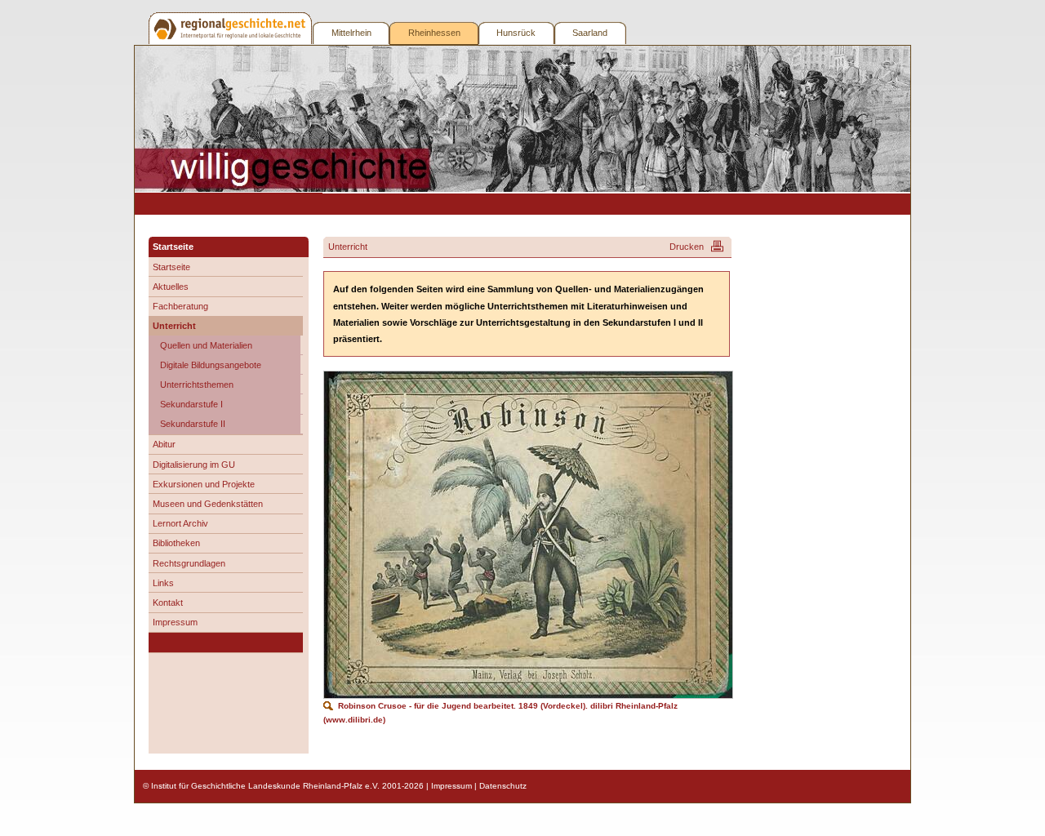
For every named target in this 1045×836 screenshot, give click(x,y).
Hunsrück (516, 33)
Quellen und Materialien (206, 345)
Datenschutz (503, 785)
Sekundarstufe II (192, 424)
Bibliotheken (176, 543)
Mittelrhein (351, 33)
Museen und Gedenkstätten (208, 504)
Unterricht (174, 326)
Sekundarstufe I (191, 404)
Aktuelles (171, 286)
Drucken (686, 246)
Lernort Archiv (180, 523)
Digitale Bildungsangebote (210, 365)
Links (163, 583)
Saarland (589, 33)
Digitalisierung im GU (194, 464)
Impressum (175, 622)
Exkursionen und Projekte (204, 484)
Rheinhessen (434, 33)
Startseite (171, 267)
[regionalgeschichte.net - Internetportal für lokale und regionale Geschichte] (231, 28)
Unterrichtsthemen (196, 384)
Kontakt (168, 602)
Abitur (164, 444)
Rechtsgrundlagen (189, 563)
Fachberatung (180, 306)
